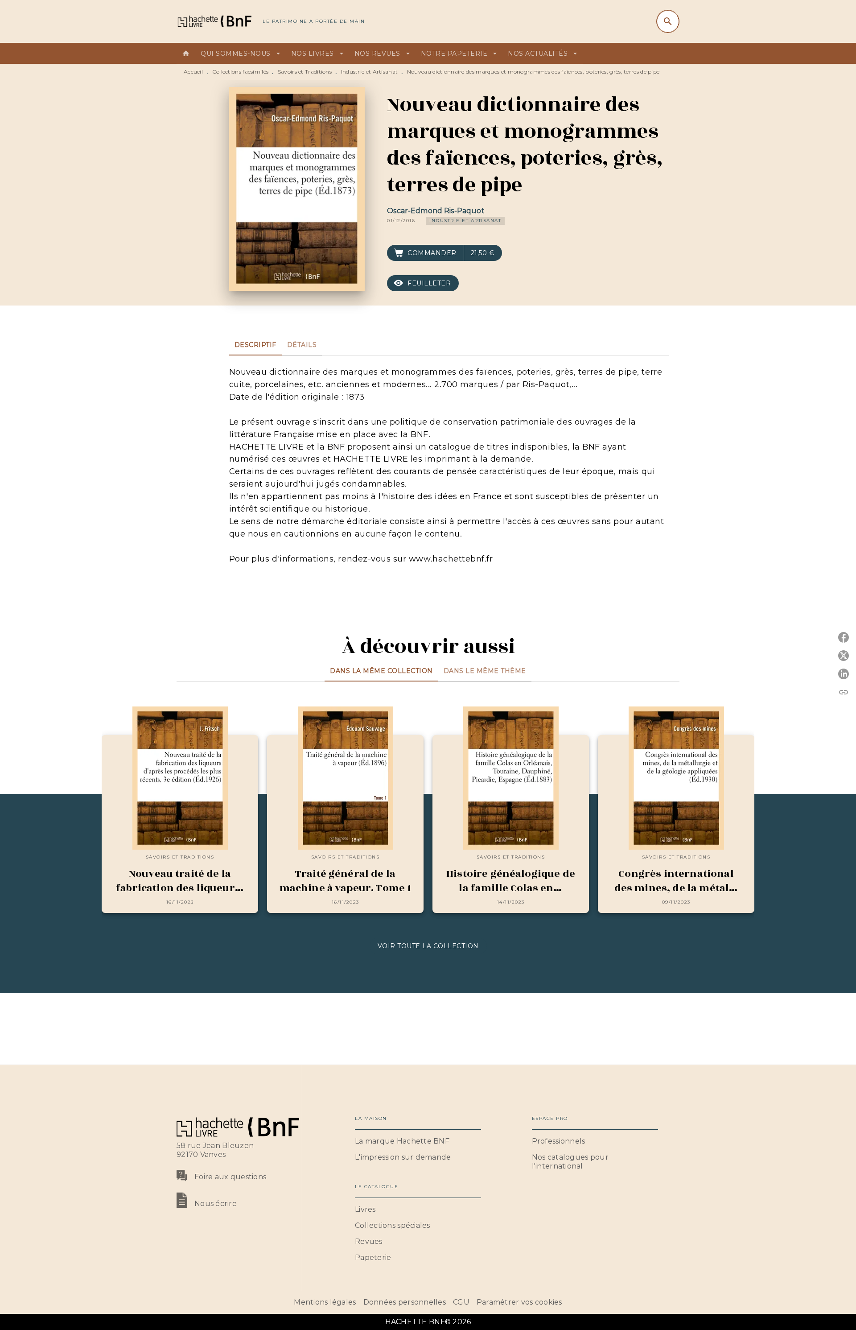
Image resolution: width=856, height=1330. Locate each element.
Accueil (193, 71)
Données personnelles (404, 1302)
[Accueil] (214, 21)
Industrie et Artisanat (369, 71)
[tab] (186, 53)
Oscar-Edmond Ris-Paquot (435, 211)
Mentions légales (325, 1302)
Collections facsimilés (240, 71)
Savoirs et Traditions (305, 71)
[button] (465, 221)
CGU (461, 1302)
